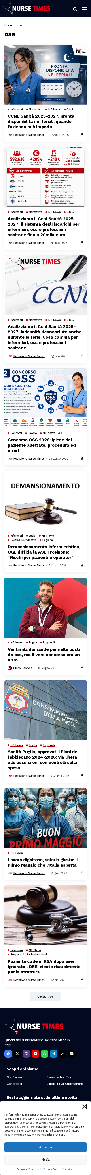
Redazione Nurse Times (29, 134)
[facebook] (8, 1054)
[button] (84, 1106)
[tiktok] (62, 1054)
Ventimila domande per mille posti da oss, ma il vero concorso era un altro (44, 655)
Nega (46, 1159)
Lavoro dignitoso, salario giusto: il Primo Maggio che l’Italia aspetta (43, 862)
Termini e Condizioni (29, 1169)
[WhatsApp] (44, 1054)
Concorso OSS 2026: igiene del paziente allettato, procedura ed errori (42, 445)
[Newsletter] (72, 1054)
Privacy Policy (51, 1169)
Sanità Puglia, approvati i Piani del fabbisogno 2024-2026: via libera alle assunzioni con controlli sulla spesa (43, 759)
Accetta (45, 1147)
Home (8, 25)
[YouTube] (35, 1054)
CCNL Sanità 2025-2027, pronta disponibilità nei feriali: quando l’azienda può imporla (41, 121)
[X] (17, 1054)
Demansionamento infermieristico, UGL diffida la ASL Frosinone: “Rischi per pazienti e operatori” (44, 552)
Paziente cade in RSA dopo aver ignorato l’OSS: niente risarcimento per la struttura (44, 967)
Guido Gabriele (22, 668)
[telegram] (53, 1054)
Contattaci (68, 1169)
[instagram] (26, 1054)
